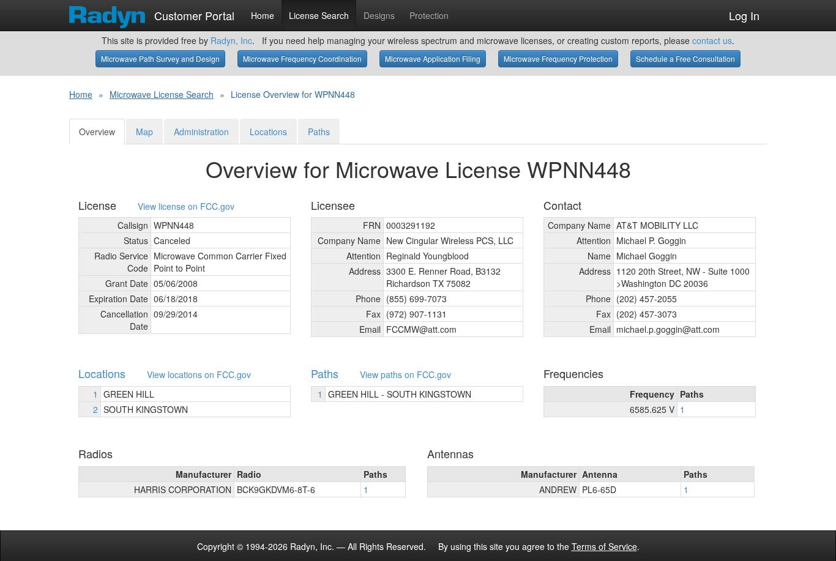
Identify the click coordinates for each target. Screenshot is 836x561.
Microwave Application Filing (432, 58)
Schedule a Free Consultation (685, 58)
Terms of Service (604, 546)
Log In (744, 15)
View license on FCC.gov (186, 206)
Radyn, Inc (231, 40)
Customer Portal (192, 12)
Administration (201, 131)
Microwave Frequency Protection (558, 58)
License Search (319, 15)
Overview (97, 131)
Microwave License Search (162, 94)
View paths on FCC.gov (405, 374)
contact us (712, 40)
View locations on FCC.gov (199, 374)
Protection (429, 15)
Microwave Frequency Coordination (302, 58)
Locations (268, 131)
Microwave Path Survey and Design (160, 58)
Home (262, 15)
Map (144, 131)
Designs (379, 15)
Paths (319, 131)
